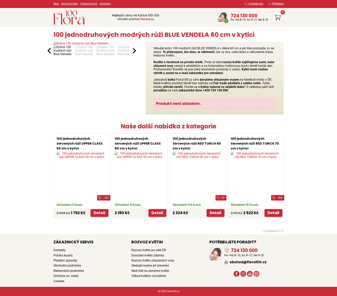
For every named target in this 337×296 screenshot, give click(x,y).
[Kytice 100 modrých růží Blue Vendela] (91, 43)
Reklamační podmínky (68, 271)
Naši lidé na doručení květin (150, 271)
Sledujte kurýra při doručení (150, 265)
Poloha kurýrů (88, 3)
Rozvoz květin (69, 3)
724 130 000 (244, 15)
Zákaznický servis (73, 242)
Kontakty (105, 3)
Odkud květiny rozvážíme (148, 276)
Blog (56, 3)
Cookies (58, 281)
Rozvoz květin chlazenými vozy (152, 260)
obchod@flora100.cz (248, 262)
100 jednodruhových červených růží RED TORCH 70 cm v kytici (255, 143)
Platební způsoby (65, 260)
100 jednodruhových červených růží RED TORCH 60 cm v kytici (197, 143)
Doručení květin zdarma (147, 255)
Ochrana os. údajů (66, 276)
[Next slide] (134, 51)
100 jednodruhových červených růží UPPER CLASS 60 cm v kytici (138, 143)
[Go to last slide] (49, 51)
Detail (99, 213)
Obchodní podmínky (67, 265)
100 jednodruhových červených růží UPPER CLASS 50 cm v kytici (80, 143)
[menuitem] (63, 50)
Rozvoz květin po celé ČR (148, 250)
